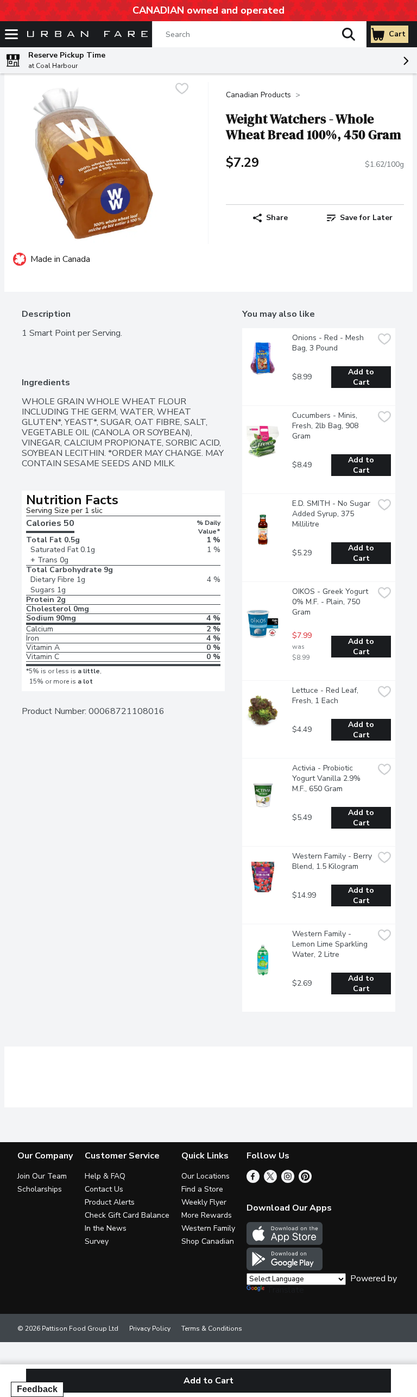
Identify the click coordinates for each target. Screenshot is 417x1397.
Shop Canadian (207, 1241)
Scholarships (39, 1189)
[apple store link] (285, 1242)
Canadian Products (258, 95)
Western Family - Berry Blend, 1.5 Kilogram (333, 861)
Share (277, 217)
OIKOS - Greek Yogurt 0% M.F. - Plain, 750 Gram (331, 601)
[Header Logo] (85, 34)
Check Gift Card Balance (127, 1215)
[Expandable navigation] (11, 34)
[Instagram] (287, 1180)
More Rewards (206, 1215)
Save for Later (366, 217)
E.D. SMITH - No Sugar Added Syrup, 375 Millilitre (332, 513)
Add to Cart (362, 377)
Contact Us (104, 1189)
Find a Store (202, 1189)
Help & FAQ (105, 1176)
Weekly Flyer (203, 1202)
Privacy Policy (149, 1328)
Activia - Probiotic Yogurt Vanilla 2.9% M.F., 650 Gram (327, 778)
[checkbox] (182, 90)
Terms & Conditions (211, 1328)
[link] (359, 218)
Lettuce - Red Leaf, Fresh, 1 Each (326, 695)
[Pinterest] (305, 1180)
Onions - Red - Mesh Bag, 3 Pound (329, 343)
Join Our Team (42, 1176)
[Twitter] (270, 1180)
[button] (348, 34)
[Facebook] (253, 1180)
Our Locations (205, 1176)
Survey (97, 1241)
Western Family (208, 1228)
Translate (285, 1290)
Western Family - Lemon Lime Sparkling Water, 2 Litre (331, 944)
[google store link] (285, 1268)
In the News (106, 1228)
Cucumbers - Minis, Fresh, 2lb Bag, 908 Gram (326, 425)
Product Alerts (110, 1202)
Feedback (37, 1389)
